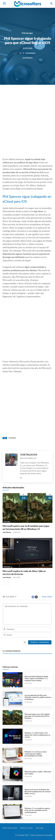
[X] (25, 93)
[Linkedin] (37, 93)
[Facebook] (19, 93)
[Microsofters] (27, 4)
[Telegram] (43, 93)
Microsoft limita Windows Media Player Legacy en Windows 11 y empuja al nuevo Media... (36, 678)
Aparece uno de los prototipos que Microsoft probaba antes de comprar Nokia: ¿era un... (38, 791)
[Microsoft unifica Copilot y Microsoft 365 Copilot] (13, 773)
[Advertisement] (27, 127)
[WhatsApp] (31, 93)
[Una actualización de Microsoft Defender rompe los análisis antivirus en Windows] (13, 698)
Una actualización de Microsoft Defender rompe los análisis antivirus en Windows (38, 697)
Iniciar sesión (46, 597)
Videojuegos (27, 33)
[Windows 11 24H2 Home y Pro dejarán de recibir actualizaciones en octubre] (13, 736)
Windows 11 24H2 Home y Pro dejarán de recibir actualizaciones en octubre (37, 735)
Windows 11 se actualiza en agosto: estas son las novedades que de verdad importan (37, 810)
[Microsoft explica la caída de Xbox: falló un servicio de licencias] (27, 553)
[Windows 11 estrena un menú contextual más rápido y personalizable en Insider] (13, 755)
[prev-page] (4, 583)
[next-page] (8, 583)
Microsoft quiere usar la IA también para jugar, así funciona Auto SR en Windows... (37, 716)
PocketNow (12, 438)
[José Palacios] (11, 467)
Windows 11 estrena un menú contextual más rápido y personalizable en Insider (35, 754)
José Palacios (27, 58)
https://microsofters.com (28, 458)
